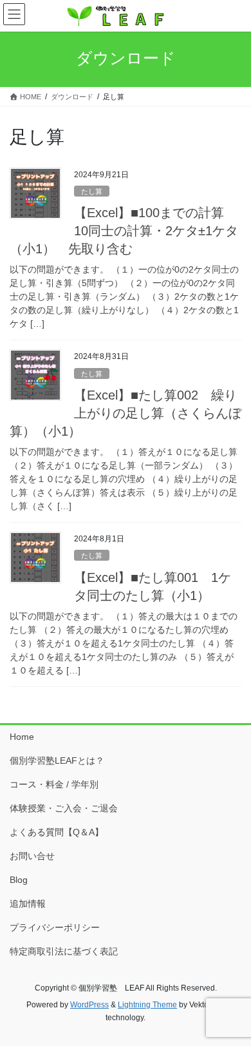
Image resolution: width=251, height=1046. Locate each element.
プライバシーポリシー (55, 927)
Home (22, 736)
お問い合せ (32, 856)
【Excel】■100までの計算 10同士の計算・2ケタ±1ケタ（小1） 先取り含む (124, 231)
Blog (19, 880)
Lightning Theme (147, 1004)
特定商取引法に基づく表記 (64, 951)
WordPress (89, 1004)
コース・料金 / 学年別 (54, 784)
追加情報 (28, 903)
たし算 (91, 191)
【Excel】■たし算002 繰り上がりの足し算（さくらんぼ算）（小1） (125, 413)
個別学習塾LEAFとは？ (57, 760)
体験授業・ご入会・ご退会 (64, 808)
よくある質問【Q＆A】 (57, 832)
